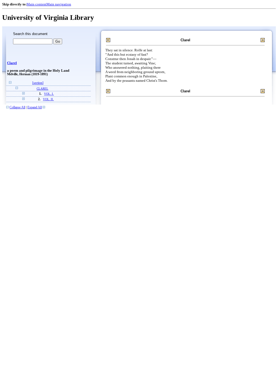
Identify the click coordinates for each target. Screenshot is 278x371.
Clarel (12, 63)
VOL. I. (49, 93)
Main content (36, 4)
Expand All (34, 107)
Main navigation (58, 4)
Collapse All (17, 107)
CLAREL (42, 88)
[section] (37, 83)
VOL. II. (48, 99)
